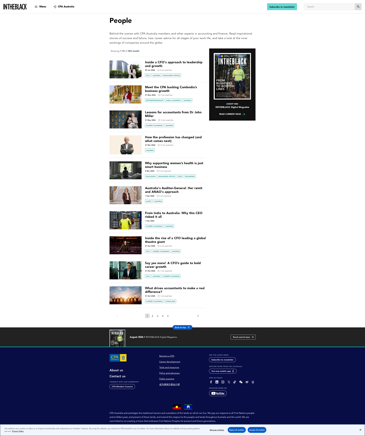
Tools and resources (169, 367)
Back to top (180, 327)
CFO (148, 75)
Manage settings (217, 430)
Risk (180, 176)
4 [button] (162, 315)
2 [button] (152, 315)
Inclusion (150, 176)
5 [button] (168, 315)
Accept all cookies (257, 430)
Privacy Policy (18, 431)
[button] (198, 315)
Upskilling (170, 301)
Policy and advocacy (169, 373)
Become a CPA (166, 356)
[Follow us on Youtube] (218, 393)
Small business (173, 100)
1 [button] (147, 315)
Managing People (171, 75)
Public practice (166, 379)
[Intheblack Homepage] (15, 7)
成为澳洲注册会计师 (169, 384)
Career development (169, 362)
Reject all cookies (236, 430)
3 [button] (157, 315)
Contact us (117, 376)
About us (116, 370)
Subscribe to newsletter (282, 7)
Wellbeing (190, 176)
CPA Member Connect (122, 386)
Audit (148, 201)
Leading (156, 75)
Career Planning (154, 125)
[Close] (360, 430)
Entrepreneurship (154, 100)
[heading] (158, 64)
